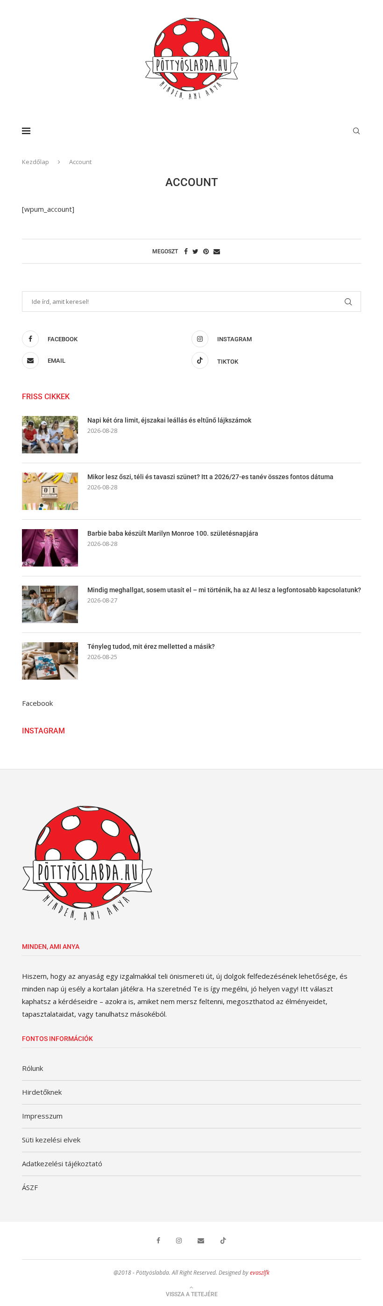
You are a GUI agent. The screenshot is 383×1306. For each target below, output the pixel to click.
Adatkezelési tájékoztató (62, 1163)
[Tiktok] (223, 1240)
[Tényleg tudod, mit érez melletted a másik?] (50, 661)
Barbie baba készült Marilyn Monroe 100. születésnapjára (172, 533)
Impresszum (42, 1115)
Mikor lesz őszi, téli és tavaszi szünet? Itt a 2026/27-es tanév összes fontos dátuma (210, 477)
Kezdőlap (35, 162)
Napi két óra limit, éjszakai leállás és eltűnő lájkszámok (169, 420)
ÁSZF (30, 1187)
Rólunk (32, 1068)
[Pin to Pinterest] (206, 251)
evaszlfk (260, 1273)
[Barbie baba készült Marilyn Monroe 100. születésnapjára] (50, 548)
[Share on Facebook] (186, 251)
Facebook (37, 703)
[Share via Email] (216, 251)
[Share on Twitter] (195, 251)
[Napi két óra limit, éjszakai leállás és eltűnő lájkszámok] (50, 434)
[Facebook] (158, 1240)
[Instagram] (179, 1240)
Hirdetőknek (42, 1092)
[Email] (201, 1240)
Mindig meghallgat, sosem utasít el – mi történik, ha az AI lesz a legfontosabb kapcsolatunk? (224, 590)
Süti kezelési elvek (51, 1139)
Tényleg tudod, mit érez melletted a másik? (151, 646)
